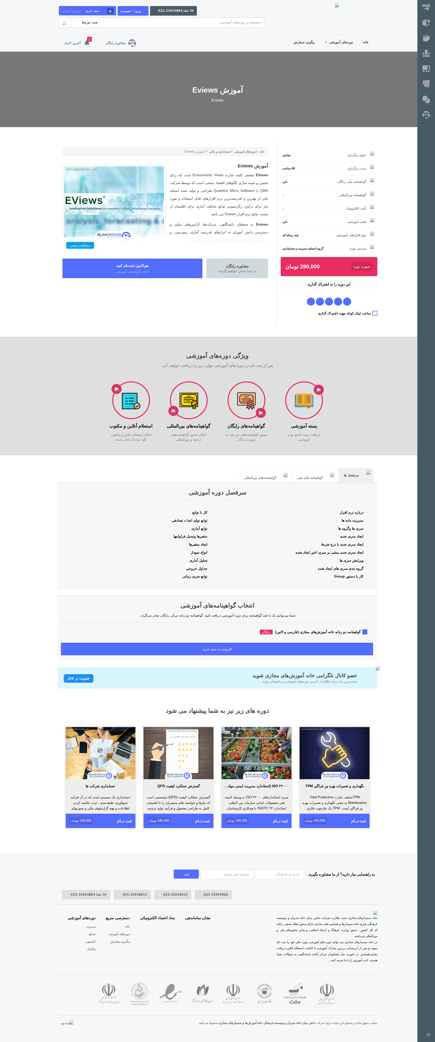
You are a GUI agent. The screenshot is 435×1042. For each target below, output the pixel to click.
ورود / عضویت (130, 11)
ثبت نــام (335, 821)
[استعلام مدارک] (426, 84)
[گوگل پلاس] (329, 301)
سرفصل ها (351, 475)
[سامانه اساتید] (426, 69)
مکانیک (91, 949)
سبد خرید (86, 11)
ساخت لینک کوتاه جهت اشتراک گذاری (344, 313)
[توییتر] (320, 301)
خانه (366, 42)
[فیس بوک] (338, 301)
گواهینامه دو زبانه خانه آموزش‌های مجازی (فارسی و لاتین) (311, 632)
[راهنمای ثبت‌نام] (426, 7)
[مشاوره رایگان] (426, 115)
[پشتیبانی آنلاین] (426, 99)
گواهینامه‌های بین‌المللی (260, 478)
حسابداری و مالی (220, 151)
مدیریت (91, 926)
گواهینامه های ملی (310, 478)
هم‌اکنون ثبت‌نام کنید (132, 268)
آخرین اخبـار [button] (77, 41)
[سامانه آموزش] (426, 38)
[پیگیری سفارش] (426, 23)
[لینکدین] (311, 301)
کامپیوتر (91, 941)
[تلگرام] (347, 301)
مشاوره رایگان (115, 43)
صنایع (92, 934)
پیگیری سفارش (304, 42)
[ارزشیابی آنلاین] (426, 53)
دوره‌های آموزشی (341, 42)
